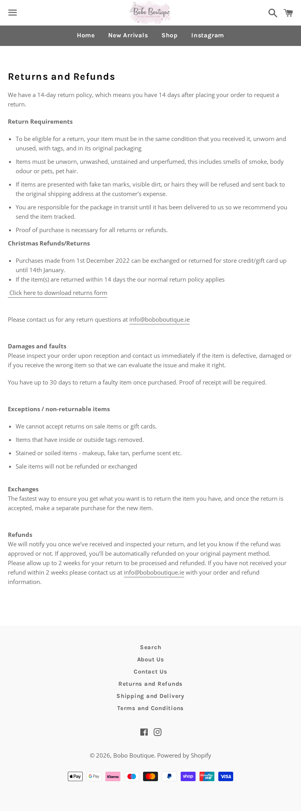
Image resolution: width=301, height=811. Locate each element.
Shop (169, 35)
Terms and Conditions (150, 708)
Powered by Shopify (184, 755)
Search (150, 647)
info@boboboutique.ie (159, 319)
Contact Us (150, 671)
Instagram (207, 35)
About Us (150, 659)
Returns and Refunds (150, 683)
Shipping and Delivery (150, 695)
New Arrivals (128, 35)
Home (86, 35)
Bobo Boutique (133, 755)
